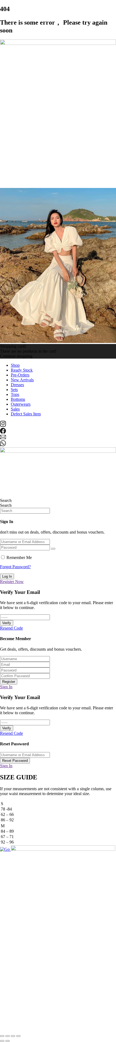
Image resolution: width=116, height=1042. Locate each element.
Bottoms (18, 399)
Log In (7, 576)
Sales (15, 409)
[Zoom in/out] (2, 1036)
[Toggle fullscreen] (7, 1036)
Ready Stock (22, 370)
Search (6, 500)
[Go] (5, 849)
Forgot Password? (15, 566)
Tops (15, 394)
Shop (15, 365)
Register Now (12, 581)
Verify (6, 623)
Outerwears (20, 404)
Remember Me (19, 557)
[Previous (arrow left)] (2, 1041)
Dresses (17, 384)
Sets (14, 389)
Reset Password (15, 761)
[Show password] (53, 549)
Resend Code (11, 628)
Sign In (6, 686)
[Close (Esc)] (18, 1036)
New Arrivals (22, 380)
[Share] (13, 1036)
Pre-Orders (20, 375)
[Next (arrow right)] (7, 1041)
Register (8, 682)
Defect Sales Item (26, 414)
